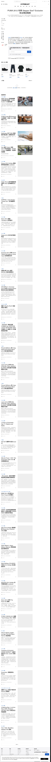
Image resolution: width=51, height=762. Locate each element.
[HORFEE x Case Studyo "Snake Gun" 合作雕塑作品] (25, 206)
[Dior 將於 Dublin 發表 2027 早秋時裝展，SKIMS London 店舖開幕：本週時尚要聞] (25, 151)
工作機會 (27, 752)
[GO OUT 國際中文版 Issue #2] (25, 446)
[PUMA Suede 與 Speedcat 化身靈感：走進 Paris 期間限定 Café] (25, 121)
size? (18, 58)
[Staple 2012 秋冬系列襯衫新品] (25, 240)
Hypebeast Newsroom (6, 155)
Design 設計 (3, 180)
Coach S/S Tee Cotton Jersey (20, 75)
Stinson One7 (27, 75)
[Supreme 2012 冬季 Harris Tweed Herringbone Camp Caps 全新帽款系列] (25, 258)
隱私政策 (19, 54)
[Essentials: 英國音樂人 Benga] (25, 677)
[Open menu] (1, 4)
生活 (29, 6)
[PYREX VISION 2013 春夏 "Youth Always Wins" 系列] (25, 620)
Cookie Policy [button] (32, 758)
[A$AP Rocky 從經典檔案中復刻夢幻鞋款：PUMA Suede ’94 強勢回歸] (25, 103)
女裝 (10, 751)
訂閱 (29, 51)
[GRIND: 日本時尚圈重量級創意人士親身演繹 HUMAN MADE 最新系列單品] (25, 515)
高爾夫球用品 (11, 754)
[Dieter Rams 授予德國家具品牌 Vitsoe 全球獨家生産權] (25, 187)
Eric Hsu (4, 192)
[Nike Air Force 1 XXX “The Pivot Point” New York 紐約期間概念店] (25, 463)
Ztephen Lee (3, 28)
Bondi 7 (2, 75)
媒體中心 (27, 751)
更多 (32, 6)
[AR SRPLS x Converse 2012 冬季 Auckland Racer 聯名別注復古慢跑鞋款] (25, 293)
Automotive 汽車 (7, 491)
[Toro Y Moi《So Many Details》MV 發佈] (25, 733)
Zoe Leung (4, 139)
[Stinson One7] (29, 68)
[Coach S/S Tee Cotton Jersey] (21, 68)
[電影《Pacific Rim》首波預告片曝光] (25, 311)
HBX (18, 754)
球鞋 (18, 6)
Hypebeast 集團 (28, 750)
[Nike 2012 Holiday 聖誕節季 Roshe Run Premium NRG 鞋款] (25, 532)
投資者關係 (27, 754)
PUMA (6, 44)
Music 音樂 (2, 630)
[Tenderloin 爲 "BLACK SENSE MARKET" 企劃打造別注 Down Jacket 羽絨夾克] (25, 657)
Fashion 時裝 (3, 18)
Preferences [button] (15, 759)
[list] (20, 27)
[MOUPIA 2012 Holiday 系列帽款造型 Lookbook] (25, 587)
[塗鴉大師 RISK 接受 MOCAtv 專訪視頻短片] (25, 275)
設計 (23, 6)
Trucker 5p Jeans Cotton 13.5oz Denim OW (12, 75)
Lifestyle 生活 (3, 491)
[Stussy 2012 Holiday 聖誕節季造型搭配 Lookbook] (25, 169)
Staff (3, 298)
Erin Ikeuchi (4, 125)
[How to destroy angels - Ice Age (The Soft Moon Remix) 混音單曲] (25, 637)
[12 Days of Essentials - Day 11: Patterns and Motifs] (25, 428)
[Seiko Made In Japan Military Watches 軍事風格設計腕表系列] (25, 550)
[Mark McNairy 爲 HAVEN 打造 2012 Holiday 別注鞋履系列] (25, 569)
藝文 (21, 6)
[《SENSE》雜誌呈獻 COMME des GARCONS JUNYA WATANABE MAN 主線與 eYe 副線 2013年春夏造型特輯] (25, 332)
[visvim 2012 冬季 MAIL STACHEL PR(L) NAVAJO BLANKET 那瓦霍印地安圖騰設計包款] (25, 371)
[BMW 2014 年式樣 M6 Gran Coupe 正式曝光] (25, 498)
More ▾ (17, 744)
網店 (35, 6)
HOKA (2, 74)
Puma (9, 58)
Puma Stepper (22, 58)
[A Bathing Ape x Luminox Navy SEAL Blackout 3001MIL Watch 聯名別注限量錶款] (25, 714)
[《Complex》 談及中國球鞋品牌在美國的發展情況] (25, 481)
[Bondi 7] (5, 68)
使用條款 (16, 54)
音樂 (26, 6)
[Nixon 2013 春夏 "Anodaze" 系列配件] (25, 223)
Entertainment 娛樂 (4, 304)
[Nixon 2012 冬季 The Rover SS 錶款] (25, 604)
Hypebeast (19, 750)
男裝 (10, 750)
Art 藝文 (2, 268)
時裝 (15, 6)
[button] (2, 25)
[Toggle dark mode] (48, 4)
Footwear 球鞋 (3, 96)
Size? (21, 37)
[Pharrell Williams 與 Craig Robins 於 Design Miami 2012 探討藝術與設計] (25, 352)
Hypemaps (19, 751)
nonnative (10, 74)
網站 (14, 43)
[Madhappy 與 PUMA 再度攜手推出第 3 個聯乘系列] (25, 136)
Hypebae (19, 752)
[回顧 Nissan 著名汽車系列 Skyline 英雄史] (25, 695)
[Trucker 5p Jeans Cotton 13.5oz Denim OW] (13, 68)
